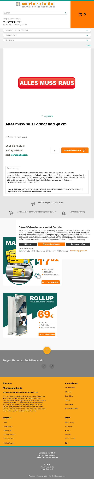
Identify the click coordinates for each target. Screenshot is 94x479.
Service (67, 400)
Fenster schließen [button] (78, 244)
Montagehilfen (9, 439)
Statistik (52, 251)
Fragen (67, 430)
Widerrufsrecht (9, 443)
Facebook (43, 366)
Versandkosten (19, 154)
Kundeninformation (71, 408)
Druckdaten (69, 404)
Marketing (63, 251)
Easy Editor (69, 396)
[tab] (13, 168)
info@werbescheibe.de (11, 19)
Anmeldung (69, 426)
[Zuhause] (35, 3)
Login (89, 45)
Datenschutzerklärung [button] (76, 240)
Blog (66, 443)
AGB (5, 422)
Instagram (51, 366)
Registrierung (69, 422)
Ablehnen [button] (27, 244)
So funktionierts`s (9, 435)
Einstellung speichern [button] (78, 251)
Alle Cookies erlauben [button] (51, 244)
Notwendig (25, 251)
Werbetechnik (70, 439)
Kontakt (67, 435)
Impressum (7, 430)
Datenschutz (8, 426)
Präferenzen (39, 251)
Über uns (68, 392)
